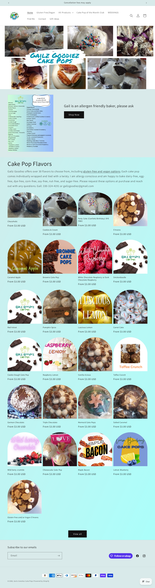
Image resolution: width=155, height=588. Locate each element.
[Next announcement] (146, 3)
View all (77, 534)
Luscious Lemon (85, 327)
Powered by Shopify (41, 581)
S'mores (116, 230)
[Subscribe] (58, 555)
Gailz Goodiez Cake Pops (23, 581)
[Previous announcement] (8, 3)
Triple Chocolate (50, 422)
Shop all (77, 71)
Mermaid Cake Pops (87, 422)
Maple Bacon (84, 470)
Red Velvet (12, 327)
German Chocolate (16, 422)
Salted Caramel (120, 422)
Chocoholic (13, 221)
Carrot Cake (118, 327)
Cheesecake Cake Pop (52, 470)
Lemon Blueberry (121, 470)
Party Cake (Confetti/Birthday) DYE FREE (93, 219)
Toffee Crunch (119, 375)
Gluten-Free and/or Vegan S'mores (23, 517)
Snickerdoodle (119, 277)
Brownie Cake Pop (51, 277)
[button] (66, 12)
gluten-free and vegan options (101, 171)
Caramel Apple (14, 277)
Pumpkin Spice (49, 327)
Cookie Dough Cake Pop (18, 375)
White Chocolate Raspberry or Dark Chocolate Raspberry (93, 278)
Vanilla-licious (84, 375)
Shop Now (74, 114)
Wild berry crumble (16, 470)
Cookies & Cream (50, 230)
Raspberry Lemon (50, 375)
